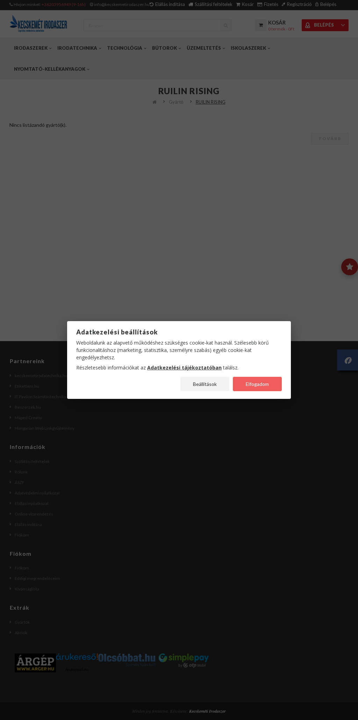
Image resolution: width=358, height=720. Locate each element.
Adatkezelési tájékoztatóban (184, 367)
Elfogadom (257, 384)
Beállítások (205, 384)
